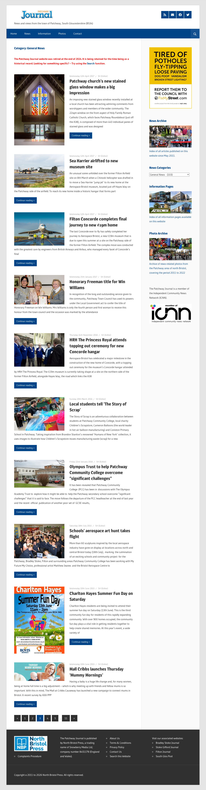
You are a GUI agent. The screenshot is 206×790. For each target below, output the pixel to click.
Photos (62, 33)
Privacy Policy (117, 747)
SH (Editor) (103, 76)
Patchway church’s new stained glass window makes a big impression (98, 87)
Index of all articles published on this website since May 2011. (168, 153)
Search (91, 63)
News (27, 33)
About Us (115, 738)
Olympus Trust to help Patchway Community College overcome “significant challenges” (98, 472)
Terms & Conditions (120, 742)
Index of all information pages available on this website (170, 219)
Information (44, 33)
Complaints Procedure (29, 756)
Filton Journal (163, 751)
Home (13, 33)
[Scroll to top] (201, 785)
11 (66, 718)
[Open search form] (195, 33)
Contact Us (116, 751)
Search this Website (120, 756)
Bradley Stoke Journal (167, 742)
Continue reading (80, 135)
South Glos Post (164, 756)
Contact (77, 33)
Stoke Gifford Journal (167, 747)
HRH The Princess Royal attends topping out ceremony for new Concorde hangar (98, 345)
